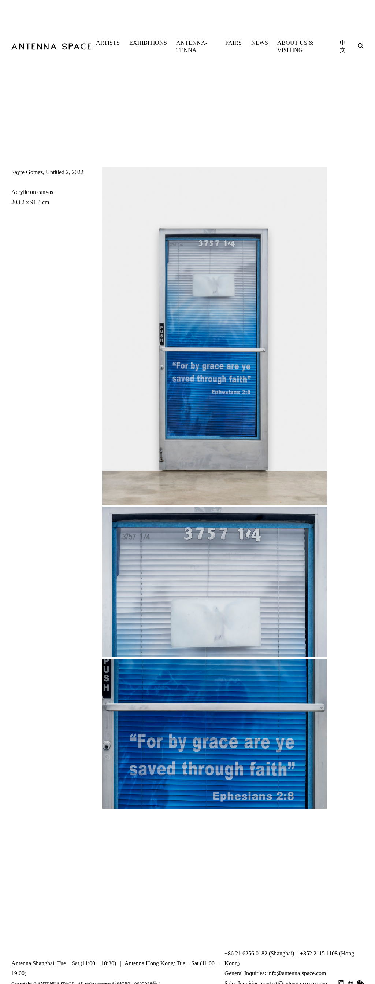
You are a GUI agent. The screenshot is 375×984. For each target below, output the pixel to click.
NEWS (259, 43)
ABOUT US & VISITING (295, 46)
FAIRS (233, 43)
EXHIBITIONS (148, 43)
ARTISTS (108, 43)
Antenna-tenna (191, 46)
